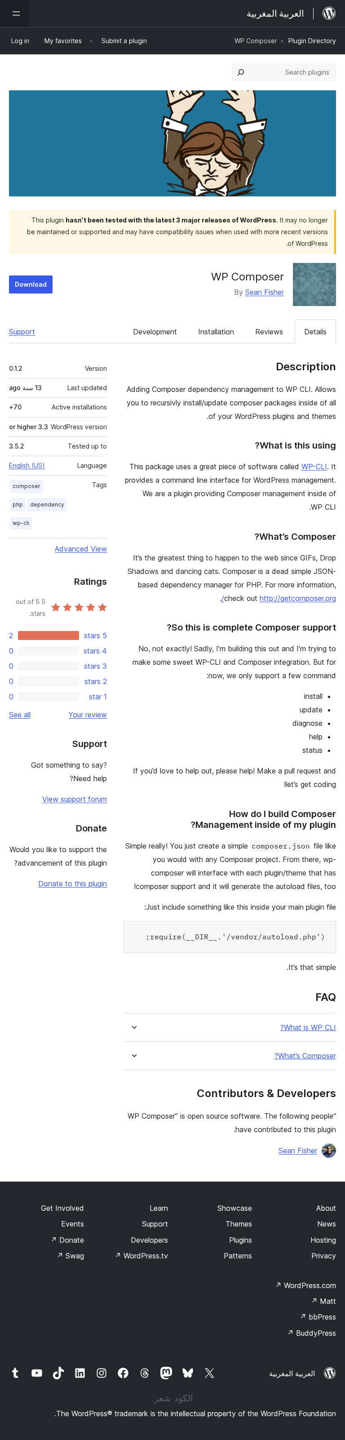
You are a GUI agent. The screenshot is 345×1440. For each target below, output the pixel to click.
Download (31, 284)
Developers (149, 1240)
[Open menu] (14, 13)
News (326, 1223)
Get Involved (62, 1208)
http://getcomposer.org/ (278, 598)
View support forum (74, 799)
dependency (47, 504)
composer (26, 486)
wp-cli (21, 523)
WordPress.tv (141, 1255)
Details (315, 331)
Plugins (240, 1240)
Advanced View (81, 548)
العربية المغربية (292, 1373)
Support (22, 331)
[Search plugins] (241, 72)
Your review (87, 714)
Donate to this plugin (72, 883)
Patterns (238, 1255)
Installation (216, 331)
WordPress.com (305, 1285)
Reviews (269, 331)
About (326, 1208)
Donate (67, 1240)
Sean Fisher (264, 292)
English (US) (27, 465)
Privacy (323, 1255)
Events (72, 1223)
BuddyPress (311, 1333)
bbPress (318, 1316)
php (18, 504)
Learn (159, 1208)
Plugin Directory (312, 40)
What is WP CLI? (308, 1027)
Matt (323, 1301)
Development (155, 331)
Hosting (323, 1240)
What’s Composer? (305, 1056)
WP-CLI (314, 466)
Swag (70, 1255)
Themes (239, 1223)
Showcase (234, 1208)
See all (20, 714)
